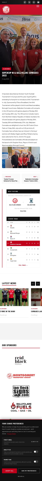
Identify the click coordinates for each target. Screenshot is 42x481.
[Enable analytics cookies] (36, 451)
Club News (6, 68)
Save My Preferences (29, 471)
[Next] (38, 284)
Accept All (9, 471)
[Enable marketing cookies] (36, 461)
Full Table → (23, 265)
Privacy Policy (11, 434)
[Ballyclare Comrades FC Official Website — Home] (6, 9)
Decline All (21, 476)
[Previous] (33, 284)
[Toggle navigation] (38, 9)
